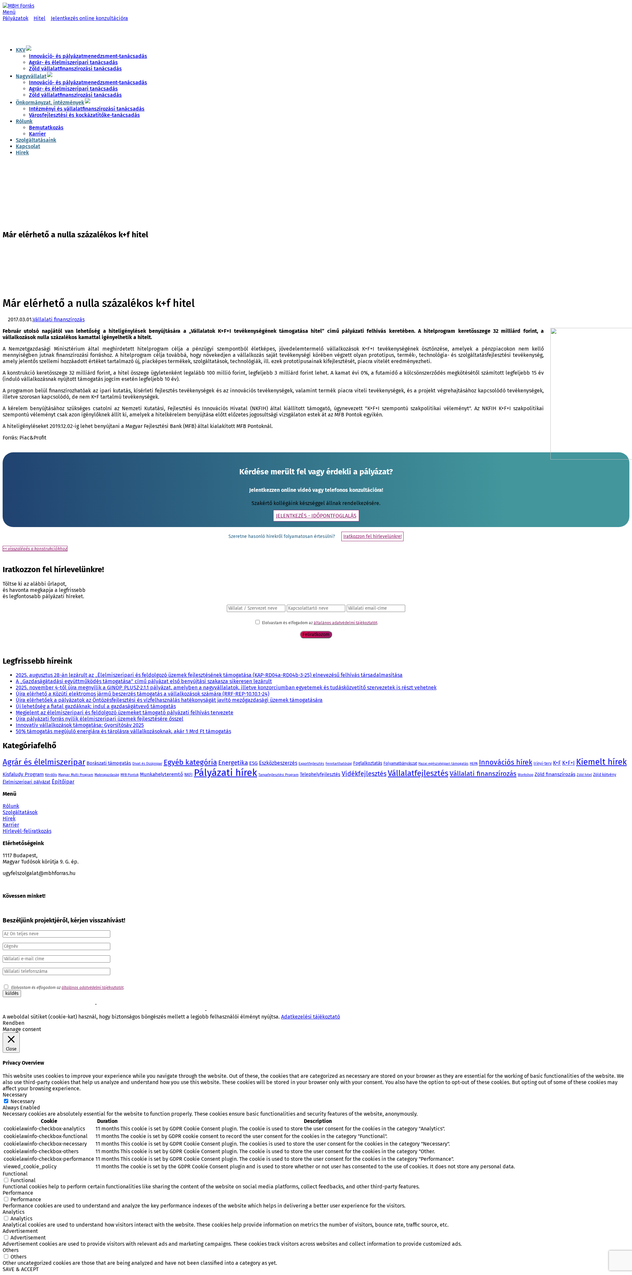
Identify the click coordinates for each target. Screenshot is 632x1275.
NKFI (188, 774)
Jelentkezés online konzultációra (89, 18)
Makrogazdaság (106, 775)
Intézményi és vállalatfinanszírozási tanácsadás (87, 109)
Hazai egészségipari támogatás (443, 763)
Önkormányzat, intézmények (50, 102)
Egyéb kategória (190, 762)
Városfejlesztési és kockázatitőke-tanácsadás (84, 115)
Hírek (22, 152)
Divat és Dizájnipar (147, 763)
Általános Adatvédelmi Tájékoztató (172, 1011)
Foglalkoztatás (367, 763)
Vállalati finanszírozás (59, 319)
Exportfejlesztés (311, 763)
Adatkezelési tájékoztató (310, 1017)
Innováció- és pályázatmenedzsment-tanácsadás (88, 56)
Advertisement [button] (20, 1231)
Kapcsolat (28, 146)
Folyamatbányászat (400, 763)
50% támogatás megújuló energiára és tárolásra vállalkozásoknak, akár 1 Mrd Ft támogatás (123, 731)
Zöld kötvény (604, 774)
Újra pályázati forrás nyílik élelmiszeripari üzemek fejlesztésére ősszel (99, 719)
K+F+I (568, 763)
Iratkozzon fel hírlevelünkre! (372, 536)
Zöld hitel (584, 775)
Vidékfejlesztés (364, 774)
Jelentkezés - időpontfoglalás (316, 516)
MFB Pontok (129, 775)
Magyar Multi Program (75, 775)
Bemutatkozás (46, 127)
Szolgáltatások (20, 812)
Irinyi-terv (543, 763)
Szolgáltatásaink (36, 140)
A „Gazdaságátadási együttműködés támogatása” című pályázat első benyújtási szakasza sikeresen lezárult (144, 681)
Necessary (23, 1101)
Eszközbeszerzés (278, 763)
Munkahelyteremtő (161, 774)
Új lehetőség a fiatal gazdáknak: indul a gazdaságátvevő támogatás (96, 706)
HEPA (474, 763)
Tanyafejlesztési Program (278, 775)
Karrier (37, 134)
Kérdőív (51, 775)
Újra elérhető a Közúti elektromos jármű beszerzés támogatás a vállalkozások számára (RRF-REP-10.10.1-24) (142, 694)
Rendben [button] (13, 1023)
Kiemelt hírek (601, 762)
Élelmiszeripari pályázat (26, 782)
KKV (20, 50)
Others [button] (10, 1250)
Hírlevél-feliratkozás (27, 831)
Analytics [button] (13, 1212)
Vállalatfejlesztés (418, 773)
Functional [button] (15, 1174)
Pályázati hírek (225, 773)
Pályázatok (15, 18)
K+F (557, 763)
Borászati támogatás (109, 763)
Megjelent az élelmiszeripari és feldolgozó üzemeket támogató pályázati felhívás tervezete (124, 712)
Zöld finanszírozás (555, 774)
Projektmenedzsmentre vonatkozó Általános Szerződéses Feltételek (159, 1004)
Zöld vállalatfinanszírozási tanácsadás (75, 69)
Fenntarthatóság (339, 763)
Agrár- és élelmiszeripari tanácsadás (73, 62)
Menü (9, 12)
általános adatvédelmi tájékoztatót (345, 623)
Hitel (39, 18)
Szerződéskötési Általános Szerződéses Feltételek (48, 1004)
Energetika (233, 762)
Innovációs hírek (505, 762)
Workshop (525, 775)
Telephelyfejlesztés (320, 774)
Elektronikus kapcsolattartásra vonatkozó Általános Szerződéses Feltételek (71, 1011)
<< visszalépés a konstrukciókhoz (35, 548)
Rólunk (24, 121)
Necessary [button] (15, 1095)
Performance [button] (18, 1193)
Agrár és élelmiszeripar (44, 762)
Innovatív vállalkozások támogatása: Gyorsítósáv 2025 (80, 725)
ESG (253, 763)
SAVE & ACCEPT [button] (21, 1269)
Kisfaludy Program (23, 774)
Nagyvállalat (31, 76)
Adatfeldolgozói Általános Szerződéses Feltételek (253, 1011)
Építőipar (63, 782)
